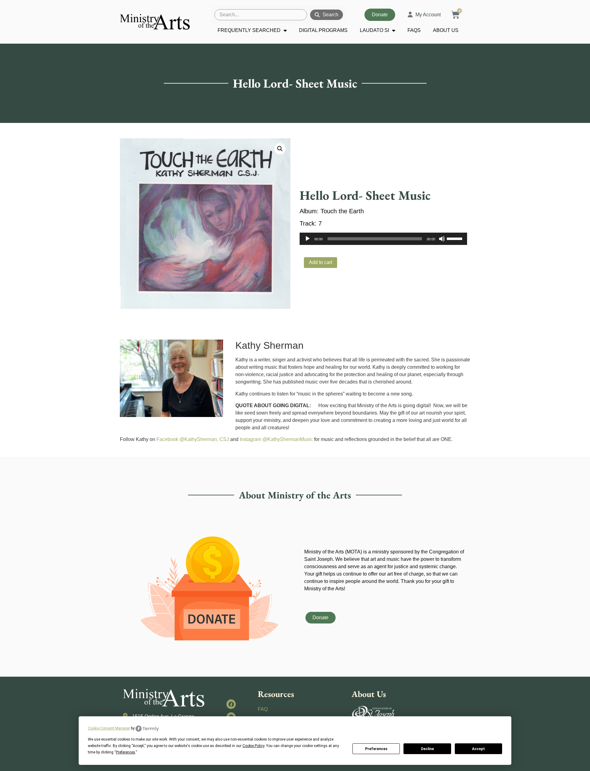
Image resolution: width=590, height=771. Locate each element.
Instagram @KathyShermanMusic (276, 439)
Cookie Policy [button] (253, 746)
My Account (428, 14)
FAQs (414, 30)
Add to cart (320, 262)
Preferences (376, 749)
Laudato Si (374, 30)
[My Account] (410, 15)
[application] (383, 239)
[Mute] (442, 239)
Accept (478, 749)
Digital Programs (323, 30)
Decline (427, 749)
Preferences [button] (125, 752)
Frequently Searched (249, 30)
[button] (279, 148)
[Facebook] (231, 704)
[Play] (308, 239)
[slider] (455, 238)
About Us (445, 30)
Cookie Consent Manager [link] (109, 728)
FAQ (263, 709)
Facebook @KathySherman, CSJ (192, 439)
